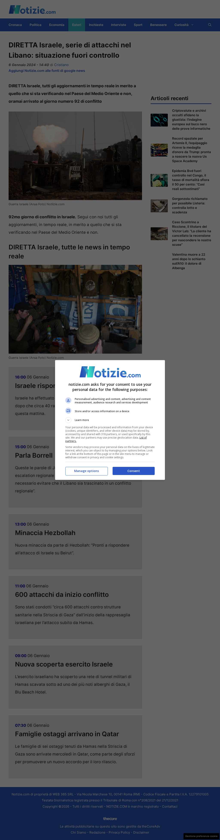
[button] (110, 420)
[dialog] (110, 420)
